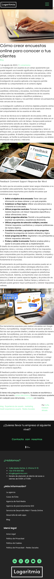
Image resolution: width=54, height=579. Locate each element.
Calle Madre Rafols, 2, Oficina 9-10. (24, 468)
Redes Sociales (28, 409)
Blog (2, 60)
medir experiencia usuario (10, 409)
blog (2, 406)
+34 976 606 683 (16, 471)
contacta (29, 398)
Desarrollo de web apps (16, 515)
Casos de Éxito (12, 497)
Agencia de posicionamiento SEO (20, 506)
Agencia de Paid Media (16, 501)
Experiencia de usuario (14, 406)
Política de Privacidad (15, 538)
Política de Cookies (14, 543)
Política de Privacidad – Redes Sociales (22, 547)
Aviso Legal (11, 534)
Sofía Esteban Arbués (45, 407)
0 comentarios (24, 65)
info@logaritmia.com (18, 473)
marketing (29, 406)
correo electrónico (22, 395)
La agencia (10, 492)
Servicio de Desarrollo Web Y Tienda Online (24, 510)
